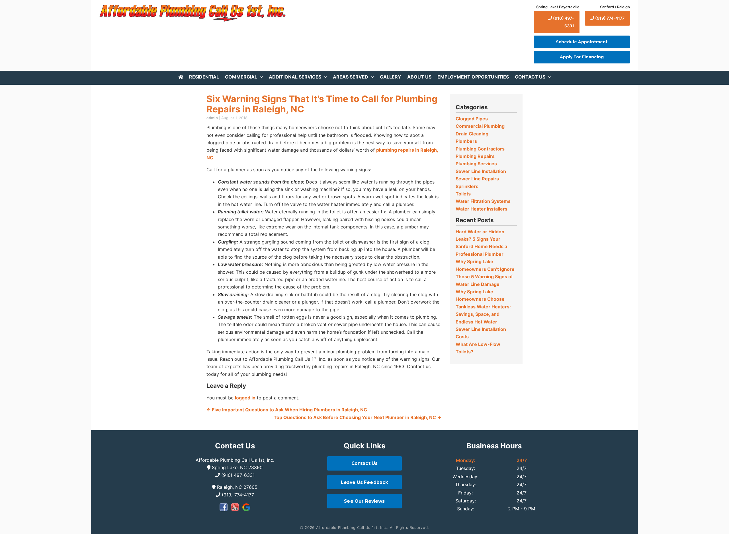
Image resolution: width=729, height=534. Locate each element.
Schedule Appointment (582, 41)
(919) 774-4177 (609, 18)
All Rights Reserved (409, 527)
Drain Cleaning (472, 134)
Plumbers (466, 141)
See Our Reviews (364, 501)
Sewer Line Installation (481, 171)
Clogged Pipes (472, 118)
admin (212, 118)
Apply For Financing (582, 56)
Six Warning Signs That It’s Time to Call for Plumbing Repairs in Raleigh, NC (321, 103)
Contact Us (530, 77)
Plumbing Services (476, 163)
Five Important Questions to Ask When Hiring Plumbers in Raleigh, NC (286, 410)
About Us (419, 77)
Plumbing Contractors (480, 149)
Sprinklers (467, 186)
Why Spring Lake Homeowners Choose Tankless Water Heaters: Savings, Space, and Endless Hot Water (483, 307)
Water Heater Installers (481, 209)
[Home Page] (192, 13)
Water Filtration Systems (483, 201)
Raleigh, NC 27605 (236, 487)
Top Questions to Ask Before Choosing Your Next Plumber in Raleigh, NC (357, 417)
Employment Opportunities (473, 77)
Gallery (390, 77)
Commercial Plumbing (480, 126)
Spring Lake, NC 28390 (236, 467)
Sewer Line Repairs (477, 179)
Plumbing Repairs (475, 156)
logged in (245, 398)
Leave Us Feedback (364, 482)
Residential (204, 77)
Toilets (463, 194)
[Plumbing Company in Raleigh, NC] (180, 77)
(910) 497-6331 (563, 22)
